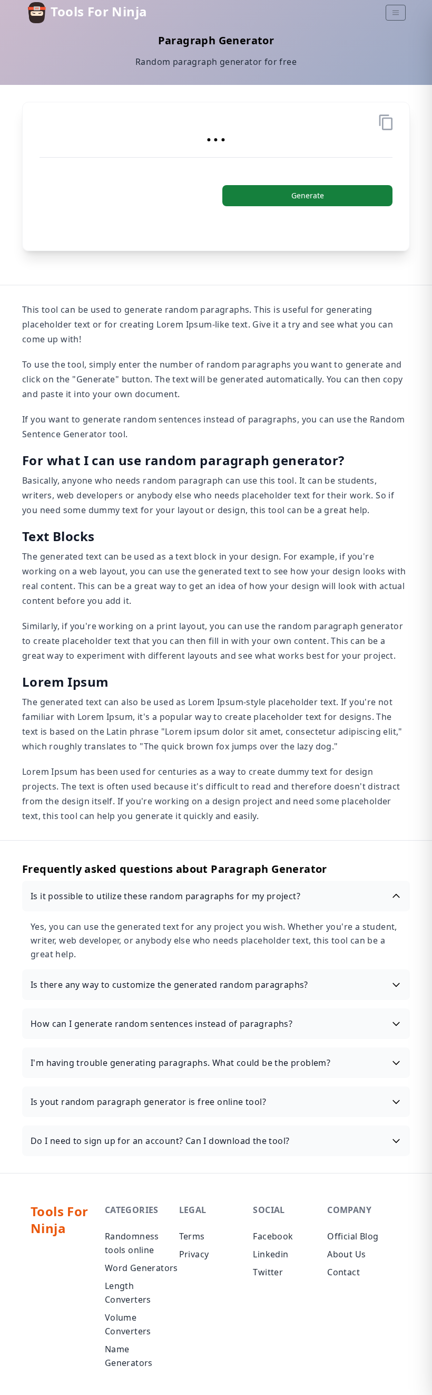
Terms (192, 1236)
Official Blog (352, 1236)
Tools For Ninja (97, 11)
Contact (343, 1272)
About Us (346, 1254)
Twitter (268, 1272)
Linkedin (270, 1254)
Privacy (194, 1254)
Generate (307, 195)
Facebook (273, 1236)
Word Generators (141, 1268)
